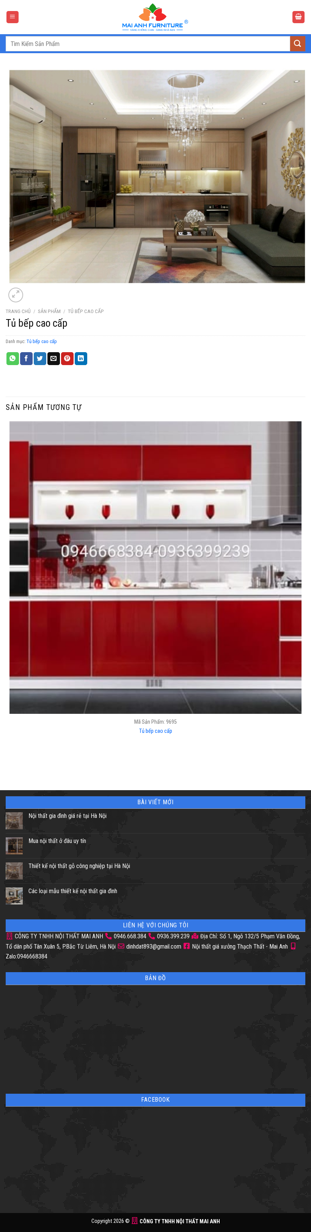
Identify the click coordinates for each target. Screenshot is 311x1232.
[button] (12, 17)
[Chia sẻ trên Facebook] (26, 358)
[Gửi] (297, 43)
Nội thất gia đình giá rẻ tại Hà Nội (67, 815)
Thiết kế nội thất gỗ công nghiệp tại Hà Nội (79, 866)
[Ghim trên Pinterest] (67, 358)
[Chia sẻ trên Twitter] (40, 358)
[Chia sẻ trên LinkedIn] (81, 358)
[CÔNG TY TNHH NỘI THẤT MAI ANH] (155, 17)
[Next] (34, 290)
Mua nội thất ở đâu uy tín (57, 841)
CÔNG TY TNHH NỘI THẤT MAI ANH (58, 936)
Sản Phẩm (49, 311)
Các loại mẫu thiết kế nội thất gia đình (72, 891)
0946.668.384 (130, 936)
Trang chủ (18, 311)
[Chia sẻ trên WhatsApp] (12, 358)
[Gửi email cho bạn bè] (53, 358)
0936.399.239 (173, 936)
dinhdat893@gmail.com (153, 946)
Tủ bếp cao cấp (86, 311)
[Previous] (11, 765)
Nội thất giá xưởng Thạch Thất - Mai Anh (239, 946)
